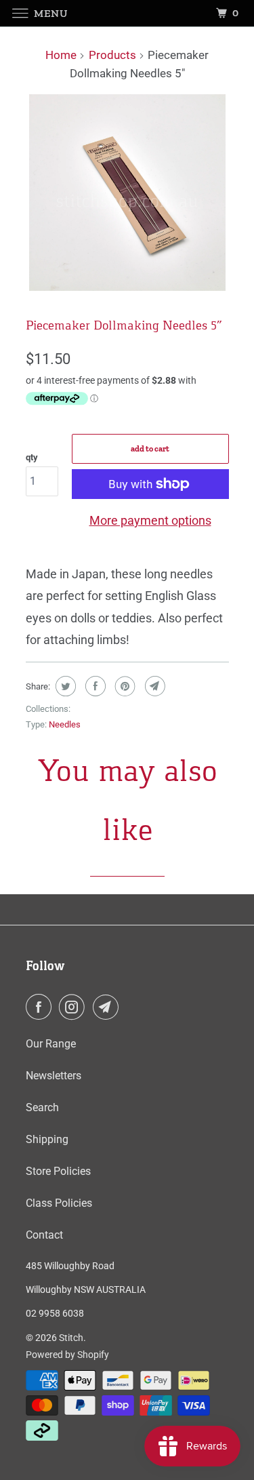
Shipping (47, 1139)
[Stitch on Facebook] (41, 1007)
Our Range (51, 1043)
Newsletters (53, 1075)
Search (42, 1107)
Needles (65, 724)
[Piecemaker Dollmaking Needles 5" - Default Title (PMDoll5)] (127, 192)
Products (112, 55)
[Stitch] (127, 13)
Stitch (71, 1337)
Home (61, 55)
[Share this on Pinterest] (123, 686)
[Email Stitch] (108, 1007)
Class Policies (59, 1203)
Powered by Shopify (67, 1354)
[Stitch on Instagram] (74, 1007)
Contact (44, 1234)
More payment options (150, 520)
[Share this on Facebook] (94, 686)
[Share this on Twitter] (64, 686)
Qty (32, 457)
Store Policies (58, 1171)
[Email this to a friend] (153, 686)
